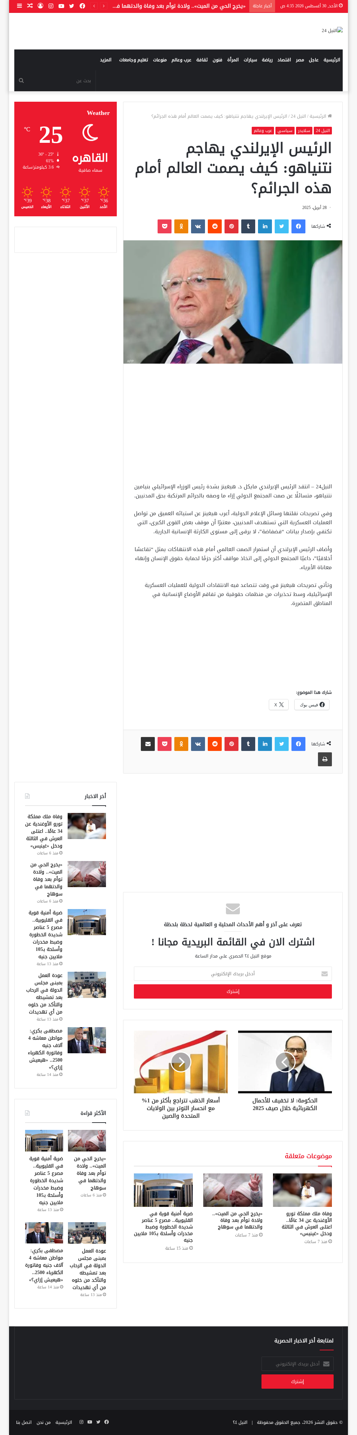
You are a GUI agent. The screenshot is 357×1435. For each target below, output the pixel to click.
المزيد (106, 59)
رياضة (267, 59)
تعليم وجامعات (133, 59)
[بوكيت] (165, 226)
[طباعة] (325, 759)
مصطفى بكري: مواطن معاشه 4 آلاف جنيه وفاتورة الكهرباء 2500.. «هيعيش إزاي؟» (45, 1049)
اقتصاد (284, 59)
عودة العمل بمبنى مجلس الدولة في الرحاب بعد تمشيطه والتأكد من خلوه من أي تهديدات (44, 994)
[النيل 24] (332, 31)
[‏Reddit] (215, 226)
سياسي (285, 130)
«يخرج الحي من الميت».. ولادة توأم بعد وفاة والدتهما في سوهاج (237, 1220)
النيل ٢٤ (240, 1422)
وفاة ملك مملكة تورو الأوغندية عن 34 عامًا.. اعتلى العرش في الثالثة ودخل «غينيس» (307, 1223)
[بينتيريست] (231, 226)
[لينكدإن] (265, 226)
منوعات (160, 59)
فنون (217, 59)
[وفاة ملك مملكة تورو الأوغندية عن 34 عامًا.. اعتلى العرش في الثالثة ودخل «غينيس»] (302, 1190)
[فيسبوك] (298, 226)
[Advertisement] (233, 423)
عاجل (314, 59)
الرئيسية (332, 59)
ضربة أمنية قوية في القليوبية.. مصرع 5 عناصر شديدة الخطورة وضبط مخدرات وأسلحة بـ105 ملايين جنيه (163, 1227)
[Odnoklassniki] (181, 226)
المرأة (233, 59)
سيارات (250, 59)
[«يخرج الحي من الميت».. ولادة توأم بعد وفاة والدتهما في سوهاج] (233, 1190)
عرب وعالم (181, 59)
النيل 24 (298, 116)
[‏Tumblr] (248, 226)
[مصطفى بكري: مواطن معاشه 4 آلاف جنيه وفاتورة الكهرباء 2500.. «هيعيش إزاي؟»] (87, 1040)
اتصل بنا (24, 1422)
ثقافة (202, 59)
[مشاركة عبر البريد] (148, 744)
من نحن (44, 1422)
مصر (300, 59)
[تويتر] (282, 226)
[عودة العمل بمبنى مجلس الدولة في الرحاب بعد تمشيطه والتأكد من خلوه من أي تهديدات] (87, 985)
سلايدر (304, 130)
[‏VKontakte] (198, 226)
